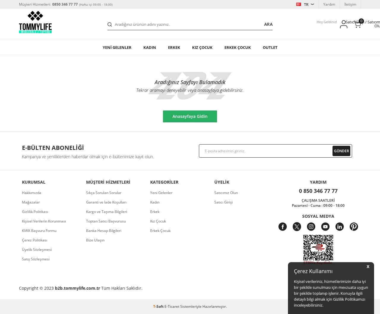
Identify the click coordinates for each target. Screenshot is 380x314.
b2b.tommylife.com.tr (77, 288)
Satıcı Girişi (223, 202)
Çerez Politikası (34, 240)
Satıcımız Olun (226, 192)
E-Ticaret (171, 306)
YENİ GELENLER (117, 47)
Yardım (329, 4)
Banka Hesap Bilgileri (103, 230)
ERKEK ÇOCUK (237, 47)
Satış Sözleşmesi (36, 259)
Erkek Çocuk (160, 230)
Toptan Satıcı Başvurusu (106, 221)
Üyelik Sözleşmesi (37, 249)
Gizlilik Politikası (35, 211)
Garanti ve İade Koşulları (106, 202)
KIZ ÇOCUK (202, 47)
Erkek (174, 47)
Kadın (149, 47)
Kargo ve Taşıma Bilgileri (106, 211)
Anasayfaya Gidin (190, 116)
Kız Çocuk (158, 221)
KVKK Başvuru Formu (39, 230)
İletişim (350, 4)
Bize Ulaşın (95, 240)
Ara (268, 24)
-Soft (158, 306)
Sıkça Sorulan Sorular (103, 192)
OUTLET (270, 47)
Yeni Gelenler (161, 192)
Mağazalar (31, 202)
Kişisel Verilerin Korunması (44, 221)
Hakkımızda (31, 192)
